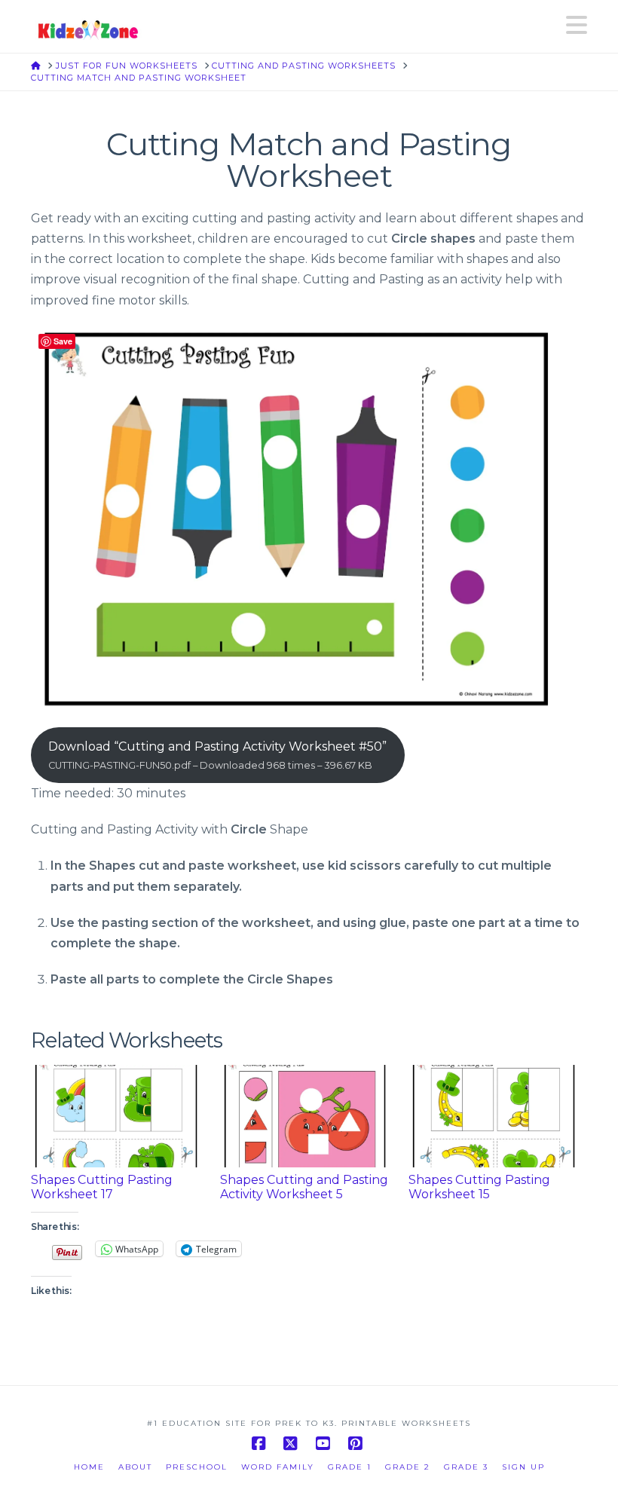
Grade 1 (350, 1467)
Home (89, 1467)
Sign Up (523, 1467)
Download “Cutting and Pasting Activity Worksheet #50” (217, 754)
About (135, 1467)
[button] (576, 25)
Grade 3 (466, 1467)
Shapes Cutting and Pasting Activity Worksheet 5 (304, 1187)
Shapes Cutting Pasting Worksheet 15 (479, 1187)
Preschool (197, 1467)
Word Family (277, 1467)
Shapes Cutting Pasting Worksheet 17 (102, 1187)
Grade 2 (407, 1467)
